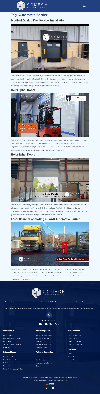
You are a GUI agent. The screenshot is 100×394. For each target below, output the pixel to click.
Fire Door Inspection (75, 344)
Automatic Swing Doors (43, 338)
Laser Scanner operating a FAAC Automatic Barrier (45, 219)
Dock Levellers (8, 335)
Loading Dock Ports (9, 347)
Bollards (38, 366)
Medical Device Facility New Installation (38, 20)
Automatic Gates (41, 357)
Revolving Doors (41, 347)
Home (70, 354)
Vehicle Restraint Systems (12, 344)
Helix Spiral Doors (23, 90)
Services (71, 363)
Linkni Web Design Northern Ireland (57, 380)
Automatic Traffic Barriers (44, 363)
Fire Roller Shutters (74, 335)
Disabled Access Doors (43, 344)
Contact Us (72, 366)
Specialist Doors (8, 366)
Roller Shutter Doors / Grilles (13, 369)
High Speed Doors (9, 357)
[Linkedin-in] (47, 388)
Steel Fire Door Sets (74, 341)
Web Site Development (39, 380)
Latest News (72, 360)
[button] (84, 6)
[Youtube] (52, 388)
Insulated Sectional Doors (12, 338)
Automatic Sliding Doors (44, 335)
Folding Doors (40, 341)
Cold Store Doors (9, 363)
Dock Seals (7, 341)
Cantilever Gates (41, 360)
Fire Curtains (72, 338)
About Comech (73, 357)
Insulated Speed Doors (11, 360)
